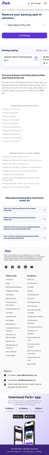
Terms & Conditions (14, 452)
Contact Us (9, 279)
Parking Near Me (33, 295)
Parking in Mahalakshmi (11, 127)
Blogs (8, 283)
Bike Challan (31, 364)
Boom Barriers (11, 324)
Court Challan (10, 355)
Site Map (39, 452)
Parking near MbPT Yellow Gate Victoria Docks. (21, 183)
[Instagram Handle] (6, 267)
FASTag (29, 291)
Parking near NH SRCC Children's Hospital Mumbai (22, 167)
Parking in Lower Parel (11, 141)
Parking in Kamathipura (11, 134)
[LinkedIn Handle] (25, 267)
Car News (9, 313)
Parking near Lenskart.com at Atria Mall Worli (19, 171)
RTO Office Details (33, 302)
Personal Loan (32, 306)
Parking (11, 10)
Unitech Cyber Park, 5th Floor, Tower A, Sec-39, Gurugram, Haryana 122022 (24, 385)
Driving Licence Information (11, 303)
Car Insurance (32, 283)
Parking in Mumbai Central (12, 131)
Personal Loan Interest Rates (11, 336)
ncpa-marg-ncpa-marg (25, 10)
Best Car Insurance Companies (34, 352)
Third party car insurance (32, 332)
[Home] (6, 3)
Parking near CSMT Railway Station (16, 187)
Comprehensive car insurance (13, 329)
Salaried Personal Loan (33, 358)
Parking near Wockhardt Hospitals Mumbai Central (22, 160)
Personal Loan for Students (33, 345)
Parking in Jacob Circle (11, 109)
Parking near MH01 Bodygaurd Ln (15, 164)
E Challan (30, 287)
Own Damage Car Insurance (12, 346)
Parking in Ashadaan (10, 123)
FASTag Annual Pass (13, 309)
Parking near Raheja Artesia (13, 174)
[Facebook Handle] (12, 267)
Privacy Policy (28, 452)
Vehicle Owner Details (35, 316)
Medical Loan (10, 341)
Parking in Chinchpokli (11, 120)
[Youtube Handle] (31, 267)
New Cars (30, 279)
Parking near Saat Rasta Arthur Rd (15, 157)
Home (4, 10)
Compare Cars (11, 316)
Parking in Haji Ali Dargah (12, 138)
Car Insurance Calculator (32, 321)
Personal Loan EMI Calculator (34, 311)
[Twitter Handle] (19, 267)
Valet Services (11, 298)
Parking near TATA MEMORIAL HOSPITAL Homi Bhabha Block (20, 179)
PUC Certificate (11, 352)
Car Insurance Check (34, 327)
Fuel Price (30, 298)
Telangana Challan (12, 291)
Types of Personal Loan (33, 339)
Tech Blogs (9, 295)
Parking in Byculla (9, 116)
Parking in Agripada (10, 113)
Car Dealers (10, 320)
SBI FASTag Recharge (13, 287)
